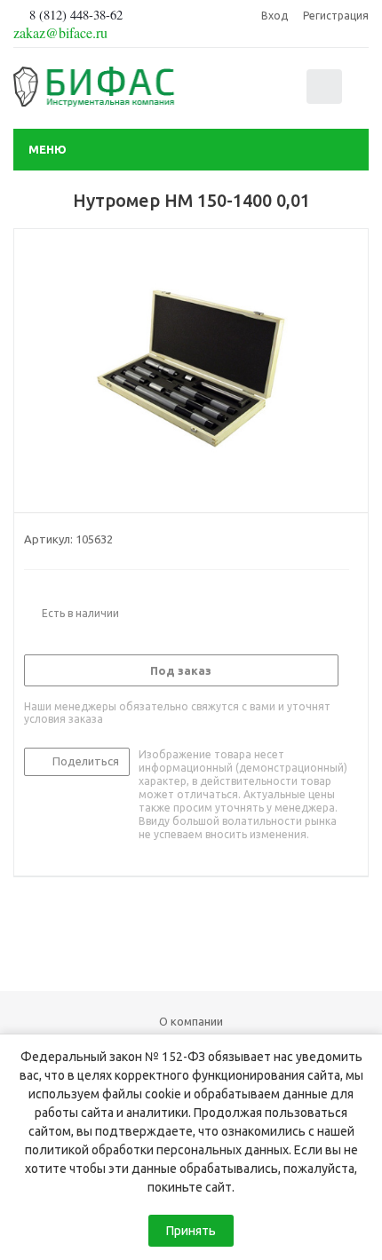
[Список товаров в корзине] (326, 99)
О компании (191, 1021)
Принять (191, 1231)
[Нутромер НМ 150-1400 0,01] (191, 366)
